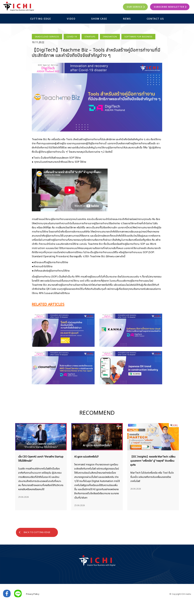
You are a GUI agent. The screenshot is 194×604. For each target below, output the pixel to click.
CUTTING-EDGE (40, 18)
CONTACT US (155, 18)
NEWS (127, 18)
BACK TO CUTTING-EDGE (37, 532)
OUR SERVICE (134, 6)
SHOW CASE (99, 18)
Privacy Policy (32, 593)
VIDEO (71, 18)
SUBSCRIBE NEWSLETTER (169, 6)
